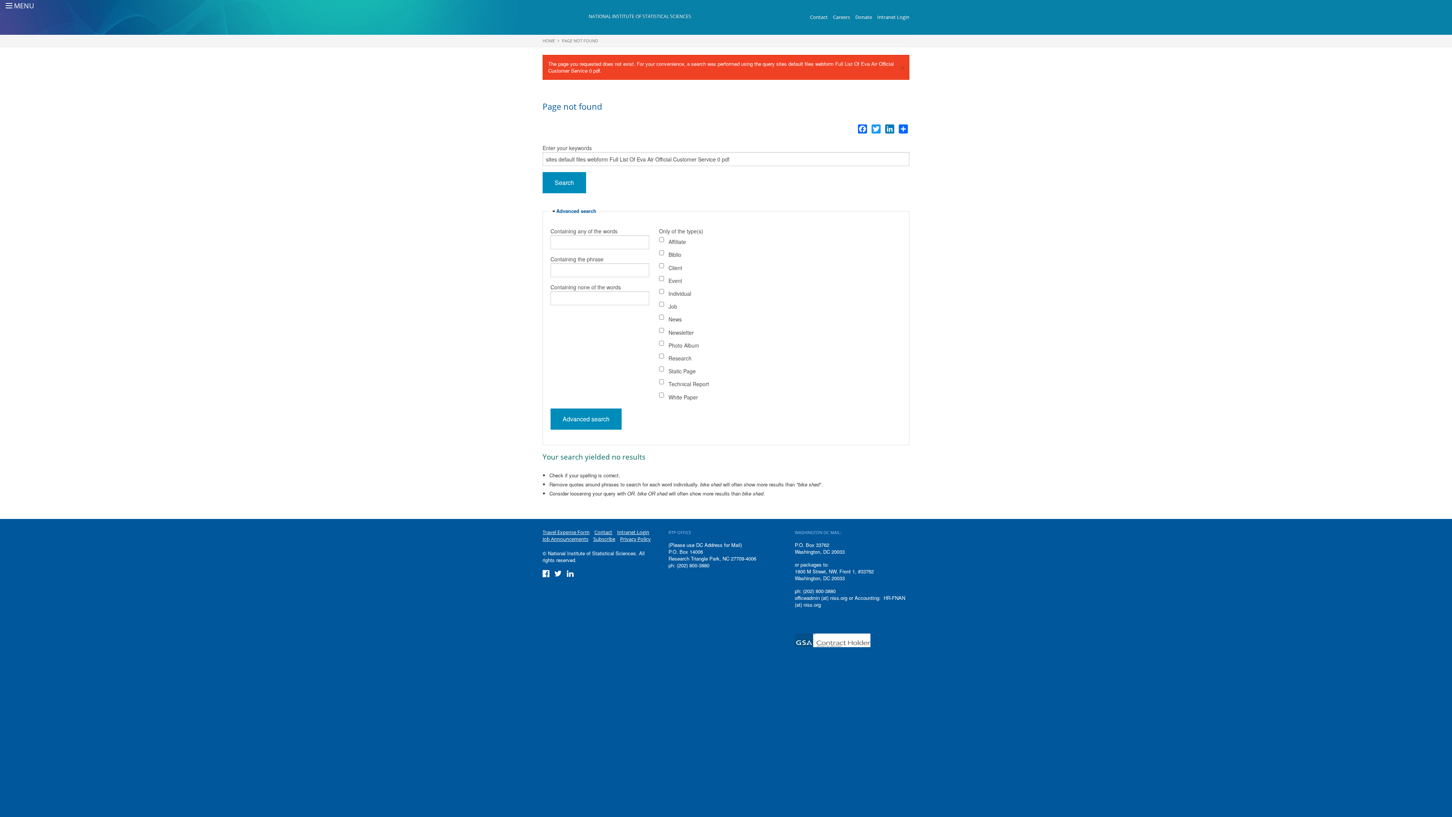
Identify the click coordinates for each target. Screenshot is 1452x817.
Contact (819, 17)
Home (549, 40)
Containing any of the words (584, 231)
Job (673, 306)
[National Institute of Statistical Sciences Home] (566, 17)
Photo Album (684, 345)
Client (675, 268)
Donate (863, 17)
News (675, 319)
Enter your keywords (567, 148)
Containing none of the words (586, 287)
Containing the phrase (577, 259)
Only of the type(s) (681, 231)
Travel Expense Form (566, 532)
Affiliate (677, 241)
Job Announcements (565, 539)
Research (680, 358)
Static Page (682, 371)
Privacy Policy (635, 539)
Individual (680, 293)
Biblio (675, 254)
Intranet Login (893, 17)
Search (564, 182)
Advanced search (576, 210)
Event (675, 280)
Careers (841, 17)
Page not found (580, 40)
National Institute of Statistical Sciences (640, 16)
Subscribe (604, 539)
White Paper (683, 397)
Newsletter (681, 332)
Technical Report (689, 384)
